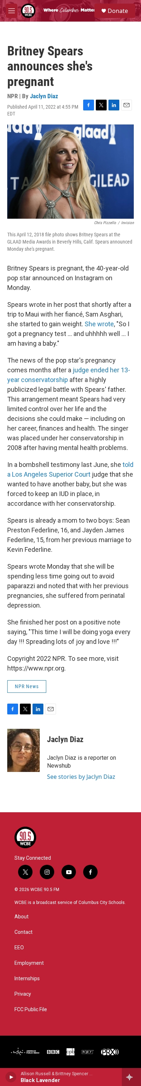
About (21, 916)
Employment (29, 963)
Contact (23, 932)
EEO (19, 947)
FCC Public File (30, 1009)
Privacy (22, 994)
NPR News (27, 686)
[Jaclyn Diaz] (23, 750)
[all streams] (131, 1077)
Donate (118, 11)
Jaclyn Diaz (44, 96)
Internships (27, 978)
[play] (11, 1077)
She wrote (99, 324)
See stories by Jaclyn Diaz (81, 777)
